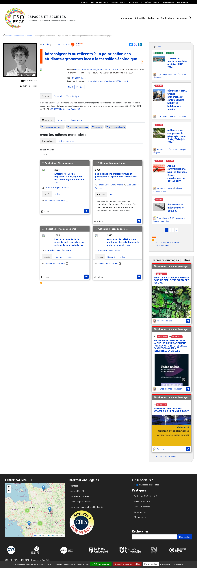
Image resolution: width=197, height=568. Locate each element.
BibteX (70, 87)
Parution (173, 266)
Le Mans (67, 250)
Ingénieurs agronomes (54, 127)
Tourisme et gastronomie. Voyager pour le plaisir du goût (171, 409)
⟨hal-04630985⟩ (74, 109)
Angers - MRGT (169, 218)
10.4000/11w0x (79, 78)
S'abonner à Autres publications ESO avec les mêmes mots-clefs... (41, 283)
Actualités (140, 18)
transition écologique (79, 127)
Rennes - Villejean (173, 388)
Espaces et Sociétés (46, 17)
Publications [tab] (48, 141)
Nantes (118, 250)
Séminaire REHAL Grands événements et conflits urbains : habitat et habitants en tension (177, 100)
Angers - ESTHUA (169, 74)
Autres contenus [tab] (66, 141)
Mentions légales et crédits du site (86, 507)
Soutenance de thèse (161, 221)
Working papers (65, 163)
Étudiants (98, 127)
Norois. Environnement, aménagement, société (96, 69)
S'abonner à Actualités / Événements (153, 240)
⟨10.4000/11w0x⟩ (58, 109)
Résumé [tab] (58, 96)
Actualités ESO (77, 491)
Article (29, 35)
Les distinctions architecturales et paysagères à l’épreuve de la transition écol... (116, 176)
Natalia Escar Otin (106, 184)
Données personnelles (81, 501)
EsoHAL (84, 2)
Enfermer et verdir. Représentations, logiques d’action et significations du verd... (69, 178)
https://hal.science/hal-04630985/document (107, 81)
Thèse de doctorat (67, 229)
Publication (50, 163)
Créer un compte (152, 2)
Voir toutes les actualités (167, 242)
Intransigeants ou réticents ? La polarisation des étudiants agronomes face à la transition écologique (91, 56)
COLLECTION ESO (61, 44)
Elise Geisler (132, 184)
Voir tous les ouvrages (166, 456)
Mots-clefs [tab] (47, 120)
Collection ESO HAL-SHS (145, 496)
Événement (182, 74)
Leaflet (38, 535)
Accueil (9, 35)
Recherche (153, 18)
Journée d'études (159, 192)
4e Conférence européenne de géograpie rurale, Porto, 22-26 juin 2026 (176, 136)
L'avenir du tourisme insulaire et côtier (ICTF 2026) (177, 62)
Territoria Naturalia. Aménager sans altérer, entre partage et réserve (171, 280)
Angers (120, 184)
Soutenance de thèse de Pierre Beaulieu (175, 207)
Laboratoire (126, 18)
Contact (74, 485)
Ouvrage (183, 266)
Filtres (158, 47)
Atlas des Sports (118, 2)
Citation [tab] (45, 96)
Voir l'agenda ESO (164, 245)
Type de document (47, 150)
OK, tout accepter (101, 564)
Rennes (65, 187)
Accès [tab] (47, 194)
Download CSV (154, 237)
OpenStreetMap (49, 535)
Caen (165, 116)
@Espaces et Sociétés (148, 484)
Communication (118, 163)
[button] (159, 58)
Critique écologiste (117, 127)
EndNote (79, 87)
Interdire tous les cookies (128, 564)
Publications (167, 18)
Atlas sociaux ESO (97, 2)
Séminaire (182, 116)
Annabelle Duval (105, 250)
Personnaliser (151, 564)
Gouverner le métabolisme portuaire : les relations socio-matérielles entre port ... (123, 242)
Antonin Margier (52, 187)
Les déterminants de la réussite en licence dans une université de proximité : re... (69, 242)
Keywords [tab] (61, 120)
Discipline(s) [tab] (76, 120)
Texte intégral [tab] (72, 96)
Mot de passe (182, 2)
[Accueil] (16, 18)
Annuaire (181, 18)
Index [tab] (57, 194)
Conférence (157, 78)
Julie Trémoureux (53, 250)
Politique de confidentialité (171, 564)
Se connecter (168, 2)
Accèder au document (55, 200)
